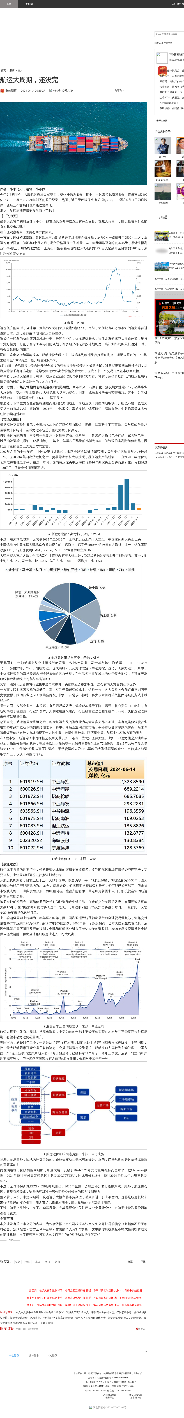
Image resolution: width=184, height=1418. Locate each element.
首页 (9, 4)
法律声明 (127, 1373)
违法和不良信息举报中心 (135, 1396)
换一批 (164, 216)
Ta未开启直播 (161, 120)
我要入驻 (159, 43)
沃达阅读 (168, 453)
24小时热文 (161, 217)
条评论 (141, 1329)
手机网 (29, 4)
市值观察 (11, 90)
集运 (17, 1262)
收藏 (130, 1261)
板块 (47, 1262)
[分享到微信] (136, 90)
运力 (57, 1262)
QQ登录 (53, 1355)
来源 (37, 1262)
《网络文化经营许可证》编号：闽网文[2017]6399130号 (108, 1386)
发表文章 (168, 43)
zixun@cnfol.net (121, 1377)
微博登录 (34, 1355)
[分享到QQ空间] (143, 90)
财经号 (10, 39)
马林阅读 (159, 453)
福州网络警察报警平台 (109, 1396)
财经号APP (66, 90)
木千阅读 (177, 453)
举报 (143, 1261)
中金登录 (14, 1355)
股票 (12, 70)
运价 (27, 1262)
